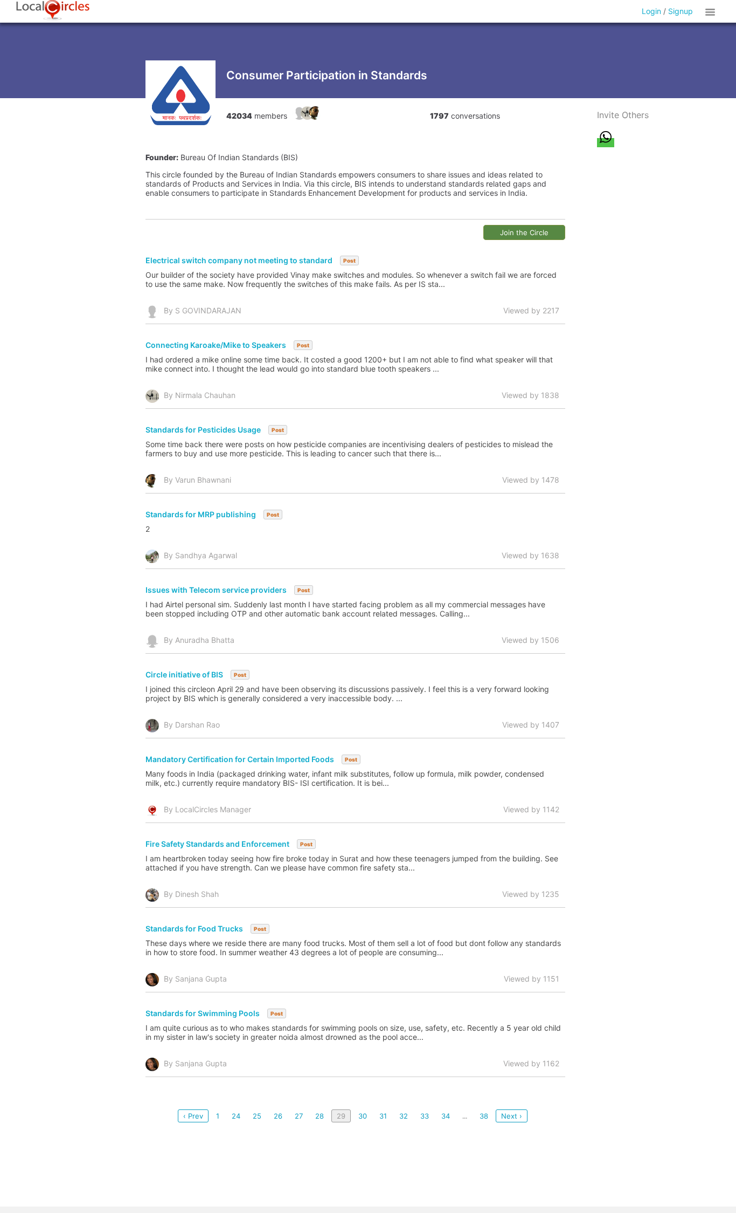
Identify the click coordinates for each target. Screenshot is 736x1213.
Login (651, 11)
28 (319, 1116)
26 (278, 1116)
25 (257, 1116)
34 (445, 1116)
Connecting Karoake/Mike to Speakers (215, 344)
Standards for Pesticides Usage (203, 429)
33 (424, 1116)
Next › (511, 1116)
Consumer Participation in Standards (326, 75)
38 (484, 1116)
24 (236, 1116)
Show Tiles (711, 11)
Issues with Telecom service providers (216, 589)
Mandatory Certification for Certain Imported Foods (239, 759)
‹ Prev (193, 1116)
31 (383, 1116)
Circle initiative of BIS (184, 674)
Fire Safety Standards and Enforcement (217, 843)
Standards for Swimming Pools (202, 1013)
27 (299, 1116)
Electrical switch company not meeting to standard (238, 260)
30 (362, 1116)
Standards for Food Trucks (194, 928)
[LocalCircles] (53, 10)
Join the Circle (524, 232)
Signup (680, 11)
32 (403, 1116)
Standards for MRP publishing (200, 514)
